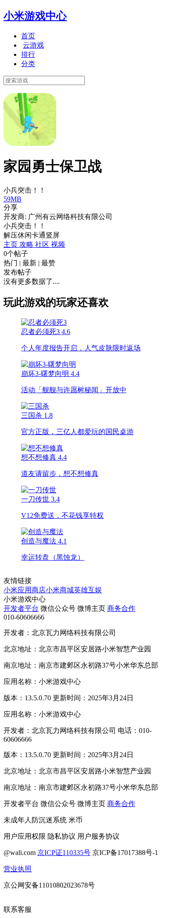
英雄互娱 (88, 590)
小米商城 (60, 590)
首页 (28, 36)
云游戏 (33, 45)
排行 (28, 54)
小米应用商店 (25, 590)
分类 (28, 63)
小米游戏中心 (35, 16)
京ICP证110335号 (63, 852)
